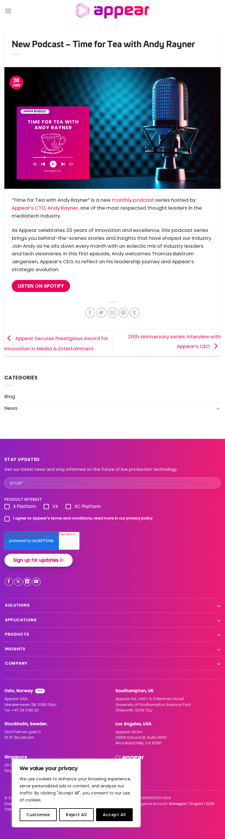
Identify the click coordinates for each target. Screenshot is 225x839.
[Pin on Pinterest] (124, 313)
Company (16, 663)
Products (17, 634)
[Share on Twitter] (101, 313)
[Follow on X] (18, 582)
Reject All (76, 815)
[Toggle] (218, 408)
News (11, 408)
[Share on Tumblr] (135, 313)
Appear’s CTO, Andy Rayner (45, 207)
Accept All (114, 815)
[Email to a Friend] (113, 313)
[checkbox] (112, 508)
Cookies (11, 803)
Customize (38, 815)
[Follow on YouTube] (36, 582)
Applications (21, 620)
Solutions (17, 605)
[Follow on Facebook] (9, 582)
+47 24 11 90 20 (25, 710)
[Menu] (8, 11)
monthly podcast (133, 199)
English (196, 803)
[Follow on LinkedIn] (27, 582)
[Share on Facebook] (90, 313)
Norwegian (178, 803)
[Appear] (112, 11)
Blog (9, 396)
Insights (15, 649)
